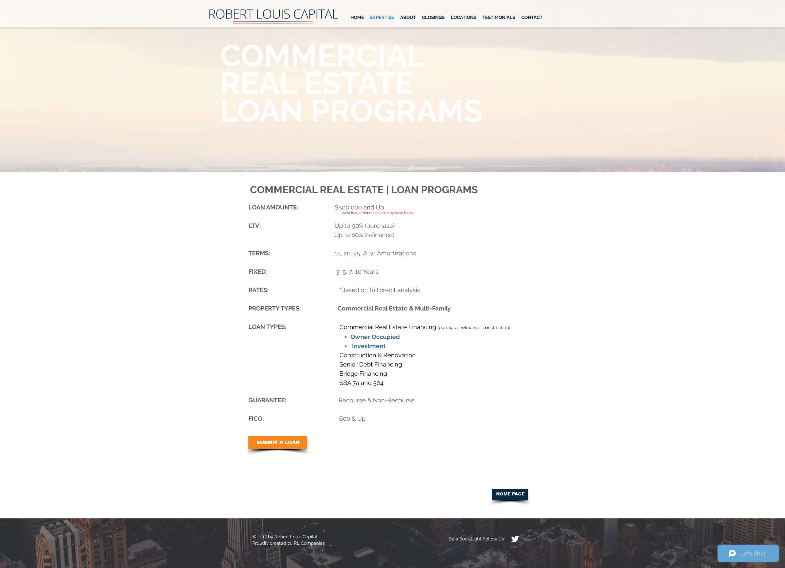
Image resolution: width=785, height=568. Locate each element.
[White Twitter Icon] (515, 539)
